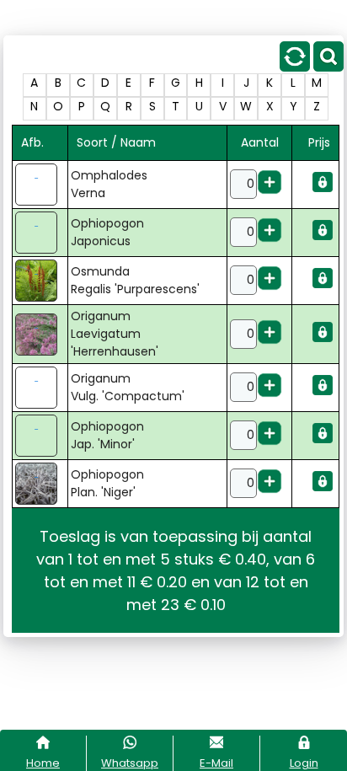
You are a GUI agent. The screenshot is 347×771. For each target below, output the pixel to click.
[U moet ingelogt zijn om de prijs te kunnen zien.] (322, 187)
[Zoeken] (328, 67)
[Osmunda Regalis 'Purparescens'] (39, 281)
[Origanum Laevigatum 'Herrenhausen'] (39, 334)
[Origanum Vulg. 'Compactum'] (39, 388)
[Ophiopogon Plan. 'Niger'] (39, 484)
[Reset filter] (295, 67)
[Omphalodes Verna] (39, 184)
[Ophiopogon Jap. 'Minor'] (39, 436)
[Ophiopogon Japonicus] (39, 232)
